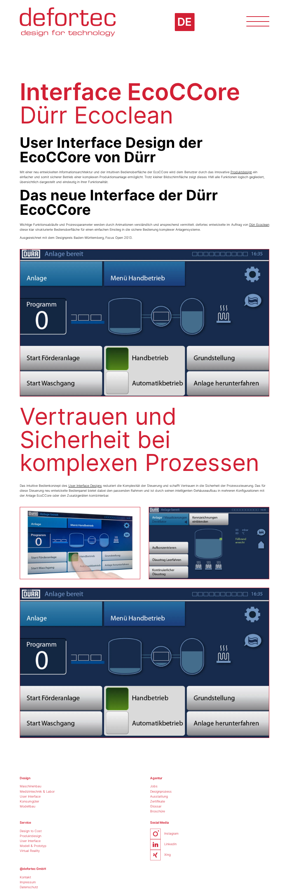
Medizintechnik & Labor (37, 791)
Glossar (155, 806)
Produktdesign (241, 172)
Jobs (154, 786)
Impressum (28, 882)
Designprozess (161, 791)
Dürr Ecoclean (259, 224)
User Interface (30, 796)
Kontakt (25, 877)
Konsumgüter (29, 801)
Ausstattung (159, 796)
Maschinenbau (30, 786)
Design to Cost (31, 831)
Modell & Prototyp (33, 846)
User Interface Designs (85, 486)
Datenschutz (29, 887)
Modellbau (27, 806)
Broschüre (157, 811)
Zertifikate (157, 801)
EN (184, 29)
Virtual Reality (30, 851)
